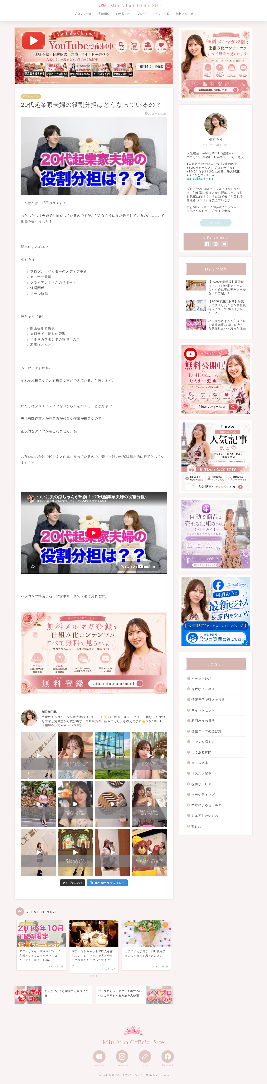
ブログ (141, 13)
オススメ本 (199, 763)
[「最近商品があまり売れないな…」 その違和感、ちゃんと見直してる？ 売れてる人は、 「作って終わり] (149, 852)
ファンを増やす (203, 741)
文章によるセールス (206, 805)
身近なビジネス (203, 689)
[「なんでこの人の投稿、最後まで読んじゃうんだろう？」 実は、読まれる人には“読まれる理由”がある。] (149, 755)
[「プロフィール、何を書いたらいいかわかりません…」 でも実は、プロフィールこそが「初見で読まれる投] (75, 755)
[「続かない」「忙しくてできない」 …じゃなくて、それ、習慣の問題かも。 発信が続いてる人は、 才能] (75, 852)
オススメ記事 (201, 773)
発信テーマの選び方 (206, 731)
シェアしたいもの (204, 815)
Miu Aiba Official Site (135, 6)
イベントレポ (201, 678)
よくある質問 (201, 752)
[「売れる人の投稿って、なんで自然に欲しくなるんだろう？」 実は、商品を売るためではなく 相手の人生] (75, 804)
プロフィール (83, 13)
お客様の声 (123, 13)
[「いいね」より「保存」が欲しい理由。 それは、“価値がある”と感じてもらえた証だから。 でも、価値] (149, 804)
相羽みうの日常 (31, 96)
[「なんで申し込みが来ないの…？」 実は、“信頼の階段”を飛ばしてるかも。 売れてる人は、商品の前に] (38, 852)
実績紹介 (104, 13)
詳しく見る (216, 223)
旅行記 (196, 826)
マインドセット (203, 710)
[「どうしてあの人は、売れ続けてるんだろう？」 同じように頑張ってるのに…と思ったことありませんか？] (38, 804)
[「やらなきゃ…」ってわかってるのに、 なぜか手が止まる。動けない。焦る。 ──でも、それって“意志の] (112, 804)
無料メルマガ (184, 13)
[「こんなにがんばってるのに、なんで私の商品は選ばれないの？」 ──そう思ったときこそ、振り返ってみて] (38, 755)
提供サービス (201, 784)
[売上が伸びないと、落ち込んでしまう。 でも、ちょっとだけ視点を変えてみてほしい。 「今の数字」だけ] (112, 755)
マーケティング (203, 794)
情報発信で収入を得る (208, 699)
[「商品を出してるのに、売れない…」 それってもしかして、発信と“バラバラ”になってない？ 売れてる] (112, 852)
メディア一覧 (161, 13)
